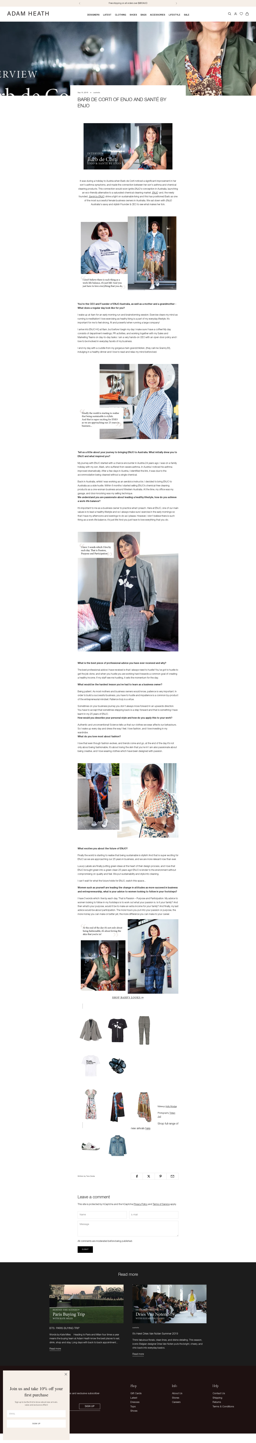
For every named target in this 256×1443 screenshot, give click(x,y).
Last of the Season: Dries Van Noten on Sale (128, 3)
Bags (144, 15)
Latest (107, 15)
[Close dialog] (65, 1374)
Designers (93, 15)
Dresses (135, 1402)
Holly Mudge (171, 1107)
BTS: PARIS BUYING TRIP (64, 1328)
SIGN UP (36, 1423)
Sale (186, 15)
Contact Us (219, 1393)
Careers (176, 1402)
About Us (177, 1393)
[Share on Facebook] (137, 1176)
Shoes (133, 15)
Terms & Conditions (223, 1407)
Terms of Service (161, 1204)
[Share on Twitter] (149, 1176)
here (147, 1128)
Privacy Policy (140, 1204)
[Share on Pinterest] (161, 1176)
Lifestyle (174, 15)
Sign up (90, 1406)
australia (96, 92)
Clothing (120, 15)
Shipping (217, 1398)
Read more (55, 1349)
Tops (133, 1407)
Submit (85, 1249)
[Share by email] (172, 1176)
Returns (217, 1402)
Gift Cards (136, 1393)
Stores (175, 1398)
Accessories (157, 15)
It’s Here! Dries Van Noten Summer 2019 (155, 1334)
